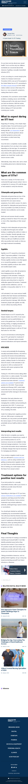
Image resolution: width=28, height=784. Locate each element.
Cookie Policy (19, 781)
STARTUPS (14, 735)
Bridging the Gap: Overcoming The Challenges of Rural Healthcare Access (13, 642)
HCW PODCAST (14, 757)
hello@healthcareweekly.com (8, 5)
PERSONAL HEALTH (14, 748)
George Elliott (11, 33)
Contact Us (14, 770)
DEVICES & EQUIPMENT (14, 744)
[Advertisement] (14, 18)
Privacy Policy (8, 781)
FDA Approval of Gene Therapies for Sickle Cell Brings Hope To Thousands (13, 611)
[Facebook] (12, 767)
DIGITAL (14, 731)
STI (9, 580)
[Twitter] (14, 767)
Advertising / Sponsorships (14, 773)
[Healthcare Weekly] (9, 2)
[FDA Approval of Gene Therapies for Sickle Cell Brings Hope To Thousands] (14, 598)
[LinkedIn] (16, 767)
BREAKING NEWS (14, 727)
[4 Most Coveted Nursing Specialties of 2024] (14, 657)
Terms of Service (14, 781)
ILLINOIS (14, 752)
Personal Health (7, 29)
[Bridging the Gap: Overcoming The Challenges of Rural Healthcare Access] (14, 628)
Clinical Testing (5, 580)
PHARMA (14, 740)
